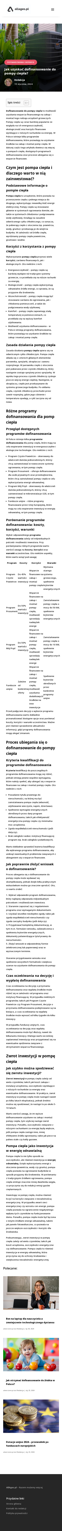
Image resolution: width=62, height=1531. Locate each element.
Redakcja (20, 1329)
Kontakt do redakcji (16, 1508)
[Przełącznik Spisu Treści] (25, 102)
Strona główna (13, 1503)
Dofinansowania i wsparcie (20, 62)
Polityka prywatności (17, 1513)
